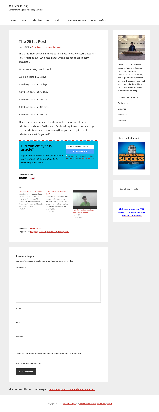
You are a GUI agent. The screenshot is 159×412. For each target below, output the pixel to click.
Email (19, 322)
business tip (52, 231)
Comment (21, 267)
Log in (109, 403)
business (42, 231)
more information (87, 158)
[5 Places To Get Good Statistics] (32, 200)
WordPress (101, 403)
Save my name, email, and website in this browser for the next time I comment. (49, 353)
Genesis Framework (87, 403)
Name (19, 308)
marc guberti (63, 231)
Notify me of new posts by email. (30, 363)
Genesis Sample (69, 403)
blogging (34, 231)
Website (19, 336)
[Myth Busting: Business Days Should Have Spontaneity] (85, 199)
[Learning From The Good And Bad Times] (59, 201)
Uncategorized (35, 228)
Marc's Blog (18, 6)
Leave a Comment (53, 47)
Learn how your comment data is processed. (72, 389)
